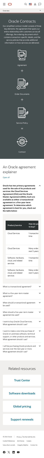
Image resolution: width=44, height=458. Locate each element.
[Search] (25, 4)
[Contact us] (39, 4)
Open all (6, 177)
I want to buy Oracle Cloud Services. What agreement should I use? (17, 322)
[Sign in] (35, 4)
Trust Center (22, 380)
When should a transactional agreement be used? (19, 304)
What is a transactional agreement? (17, 286)
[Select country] (30, 4)
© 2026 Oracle (7, 437)
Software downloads (22, 393)
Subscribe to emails (9, 445)
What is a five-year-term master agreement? (16, 294)
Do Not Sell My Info (29, 437)
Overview (6, 11)
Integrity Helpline (22, 445)
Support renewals (22, 419)
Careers (29, 441)
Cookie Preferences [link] (9, 441)
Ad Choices (20, 441)
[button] (4, 4)
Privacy (19, 437)
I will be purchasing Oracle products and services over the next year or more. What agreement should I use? (19, 349)
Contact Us (34, 445)
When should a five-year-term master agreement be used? (18, 313)
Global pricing (22, 406)
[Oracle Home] (10, 4)
